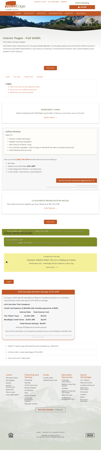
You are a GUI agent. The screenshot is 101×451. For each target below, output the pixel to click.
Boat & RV (10, 390)
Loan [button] (8, 77)
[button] (50, 68)
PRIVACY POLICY (58, 432)
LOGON (83, 7)
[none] (6, 346)
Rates (82, 397)
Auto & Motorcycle (10, 386)
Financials (84, 392)
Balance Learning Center (68, 385)
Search (82, 13)
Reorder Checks (31, 404)
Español (64, 2)
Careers (83, 394)
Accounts (29, 13)
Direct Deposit (30, 395)
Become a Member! (84, 400)
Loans (18, 13)
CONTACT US (46, 432)
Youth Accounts (31, 385)
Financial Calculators (66, 381)
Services (41, 13)
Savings (27, 383)
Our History (84, 380)
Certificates (29, 390)
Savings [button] (40, 77)
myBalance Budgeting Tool (68, 398)
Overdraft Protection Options (29, 399)
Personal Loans (12, 378)
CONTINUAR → (50, 208)
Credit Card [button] (28, 77)
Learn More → (50, 117)
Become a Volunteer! (84, 388)
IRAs (26, 393)
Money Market (30, 388)
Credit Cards (48, 378)
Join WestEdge (53, 2)
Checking (28, 380)
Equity (8, 383)
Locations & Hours (87, 385)
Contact (69, 13)
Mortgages (10, 380)
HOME (38, 432)
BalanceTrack (67, 395)
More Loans (10, 392)
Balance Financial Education (68, 392)
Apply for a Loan (40, 2)
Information (55, 13)
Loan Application (12, 395)
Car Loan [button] (16, 77)
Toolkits (65, 388)
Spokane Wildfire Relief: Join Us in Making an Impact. (51, 260)
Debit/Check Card (50, 380)
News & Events (86, 383)
